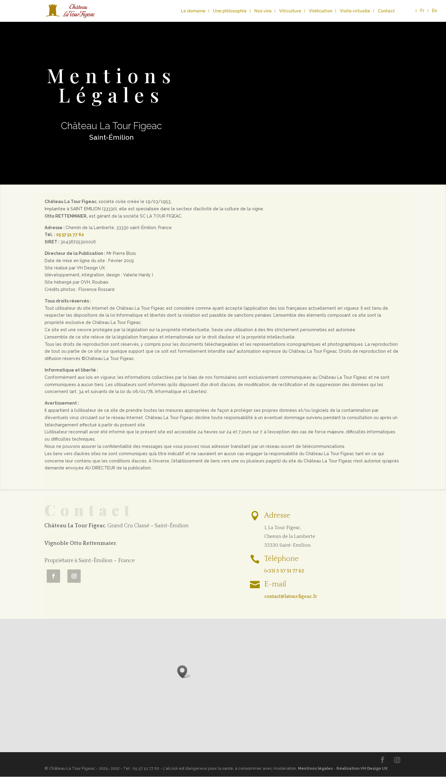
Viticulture (290, 11)
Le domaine (193, 11)
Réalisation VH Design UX (361, 768)
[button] (184, 671)
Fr (422, 10)
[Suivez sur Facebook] (53, 576)
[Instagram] (397, 760)
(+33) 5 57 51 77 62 (284, 571)
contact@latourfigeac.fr (290, 596)
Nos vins (263, 11)
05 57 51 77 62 (70, 234)
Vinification (320, 11)
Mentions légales (315, 768)
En (434, 10)
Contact (386, 11)
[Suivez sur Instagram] (74, 576)
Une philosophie (230, 11)
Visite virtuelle (355, 11)
